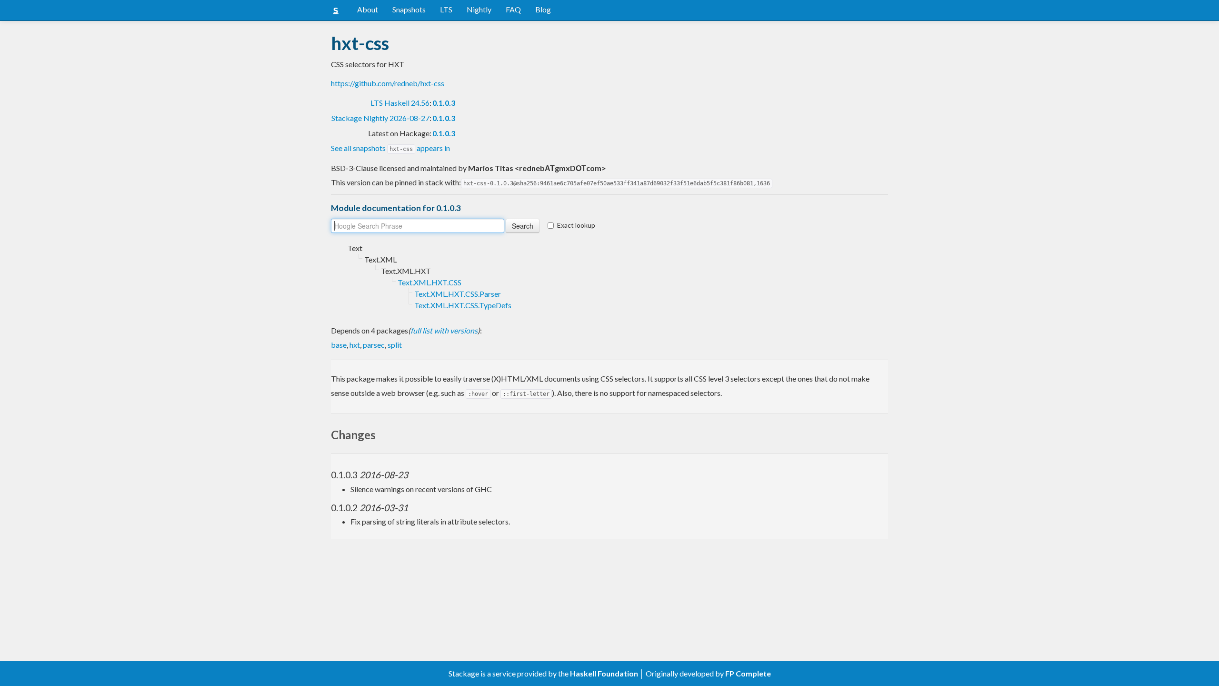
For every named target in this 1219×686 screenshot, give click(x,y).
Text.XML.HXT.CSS (429, 282)
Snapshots (409, 9)
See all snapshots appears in (390, 147)
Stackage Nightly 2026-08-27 (380, 117)
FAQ (513, 9)
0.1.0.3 (443, 102)
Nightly (479, 9)
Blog (543, 9)
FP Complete (748, 673)
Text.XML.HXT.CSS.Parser (457, 293)
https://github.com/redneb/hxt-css (387, 83)
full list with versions (444, 330)
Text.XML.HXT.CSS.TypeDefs (462, 305)
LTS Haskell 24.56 (400, 102)
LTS (446, 9)
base (339, 344)
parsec (374, 344)
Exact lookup (576, 225)
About (367, 9)
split (395, 344)
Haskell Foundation (604, 673)
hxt (355, 344)
